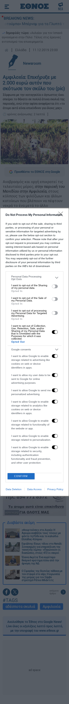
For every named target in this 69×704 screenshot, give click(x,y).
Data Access (34, 489)
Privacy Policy (55, 489)
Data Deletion (14, 489)
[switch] (55, 286)
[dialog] (34, 352)
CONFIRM (21, 476)
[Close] (61, 215)
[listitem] (34, 277)
